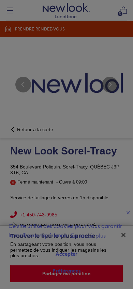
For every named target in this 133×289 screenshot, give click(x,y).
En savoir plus (88, 236)
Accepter (66, 254)
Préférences (67, 271)
